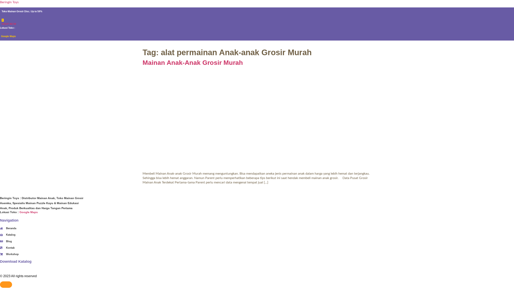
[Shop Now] (3, 20)
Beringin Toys (9, 2)
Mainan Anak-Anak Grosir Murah (193, 62)
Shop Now (9, 24)
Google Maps (8, 36)
